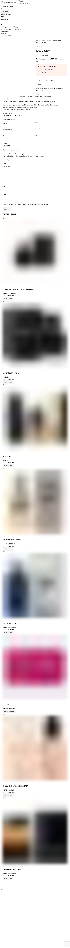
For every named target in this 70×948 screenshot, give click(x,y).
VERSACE (39, 46)
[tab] (22, 97)
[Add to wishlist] (5, 286)
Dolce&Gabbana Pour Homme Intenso (18, 289)
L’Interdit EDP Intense (12, 373)
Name (5, 186)
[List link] (26, 912)
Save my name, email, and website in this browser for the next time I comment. (26, 204)
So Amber (7, 456)
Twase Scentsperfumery (13, 944)
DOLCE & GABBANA (9, 293)
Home (38, 40)
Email (5, 194)
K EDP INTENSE (10, 623)
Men (57, 88)
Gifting (44, 40)
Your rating (6, 160)
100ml (36, 135)
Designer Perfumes (49, 88)
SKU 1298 (39, 90)
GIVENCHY (6, 377)
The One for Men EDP (12, 869)
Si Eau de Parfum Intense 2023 (15, 786)
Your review (7, 166)
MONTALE (6, 460)
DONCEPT (10, 947)
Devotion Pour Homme (12, 540)
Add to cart (49, 80)
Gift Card (6, 705)
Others (49, 40)
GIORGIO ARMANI (8, 790)
